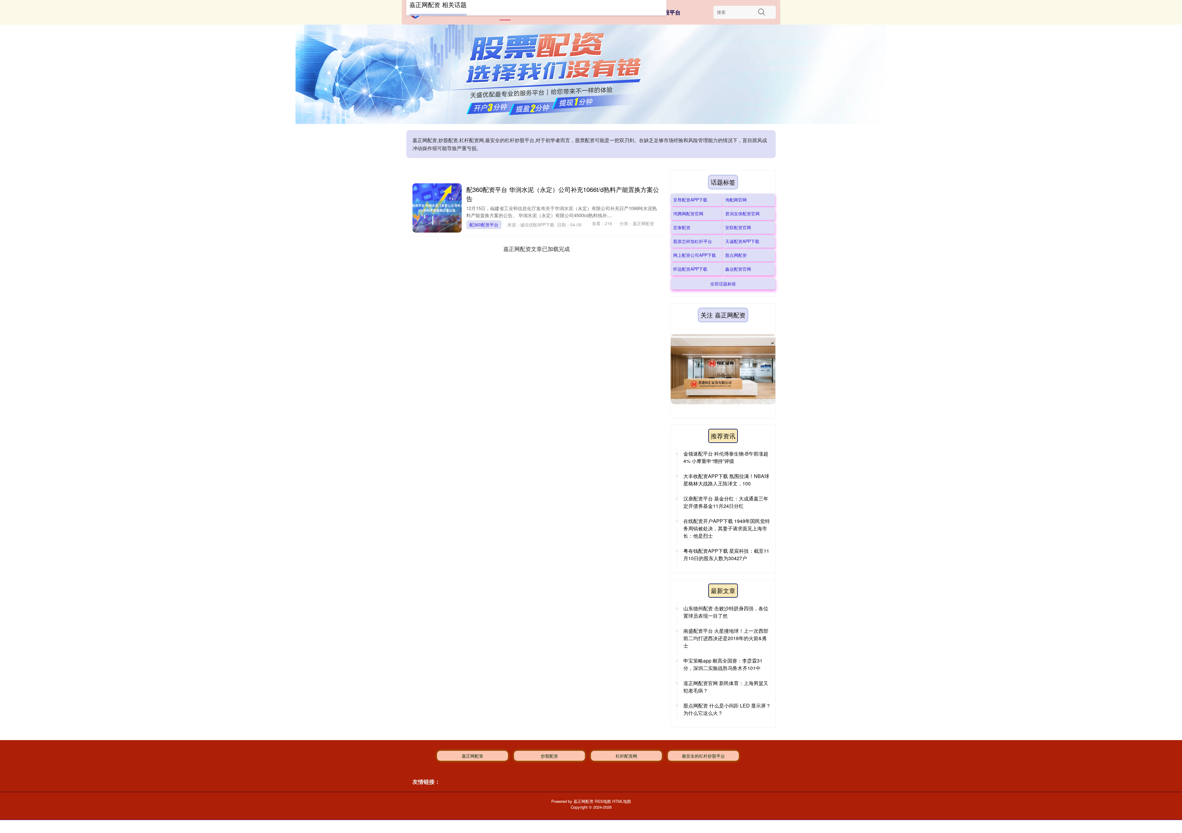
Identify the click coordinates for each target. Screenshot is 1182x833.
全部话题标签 (723, 284)
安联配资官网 (738, 227)
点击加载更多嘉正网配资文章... (536, 249)
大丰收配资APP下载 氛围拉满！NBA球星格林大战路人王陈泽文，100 (726, 479)
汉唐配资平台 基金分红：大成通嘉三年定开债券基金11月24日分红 (725, 502)
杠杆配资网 (626, 756)
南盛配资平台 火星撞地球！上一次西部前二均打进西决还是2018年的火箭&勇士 (725, 638)
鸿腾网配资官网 (688, 213)
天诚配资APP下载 (742, 241)
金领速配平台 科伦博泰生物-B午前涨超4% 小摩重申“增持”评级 (725, 457)
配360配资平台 (483, 224)
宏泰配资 (681, 227)
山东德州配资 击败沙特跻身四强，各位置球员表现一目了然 (725, 612)
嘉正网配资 (472, 756)
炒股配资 (549, 756)
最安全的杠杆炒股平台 (703, 756)
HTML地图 (621, 801)
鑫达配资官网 (738, 269)
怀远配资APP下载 (690, 269)
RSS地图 (603, 801)
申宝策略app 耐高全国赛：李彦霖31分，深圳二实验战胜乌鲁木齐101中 (722, 664)
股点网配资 (736, 255)
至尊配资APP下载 (690, 200)
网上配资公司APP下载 (694, 255)
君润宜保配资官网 (742, 213)
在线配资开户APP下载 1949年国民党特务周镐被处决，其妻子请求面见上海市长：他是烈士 (726, 528)
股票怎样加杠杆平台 (692, 241)
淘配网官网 (736, 200)
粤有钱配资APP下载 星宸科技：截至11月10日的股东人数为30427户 (726, 554)
